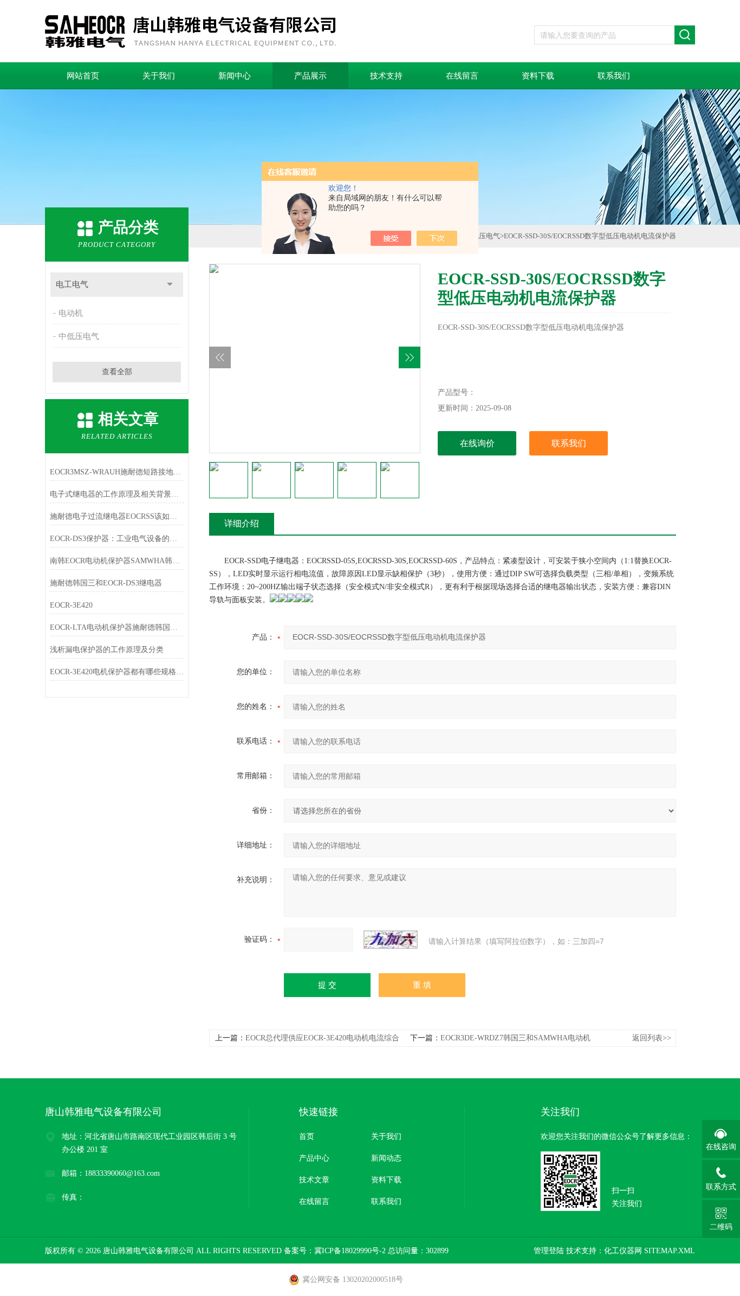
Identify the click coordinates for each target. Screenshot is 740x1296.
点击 (170, 284)
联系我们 (614, 75)
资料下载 (538, 75)
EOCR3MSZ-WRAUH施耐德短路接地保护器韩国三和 (117, 472)
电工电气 (72, 284)
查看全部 (117, 372)
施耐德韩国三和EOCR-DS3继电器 (106, 583)
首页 (306, 1136)
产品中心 (314, 1158)
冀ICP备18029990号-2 (350, 1251)
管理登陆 (549, 1251)
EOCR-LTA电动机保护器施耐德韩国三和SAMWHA (117, 627)
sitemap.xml (669, 1251)
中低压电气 (79, 336)
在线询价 (477, 443)
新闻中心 (234, 75)
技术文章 (314, 1180)
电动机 (71, 313)
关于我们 (158, 75)
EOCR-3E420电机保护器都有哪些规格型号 (117, 672)
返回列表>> (651, 1038)
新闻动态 (386, 1158)
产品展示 (310, 75)
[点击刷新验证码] (390, 939)
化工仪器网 (623, 1251)
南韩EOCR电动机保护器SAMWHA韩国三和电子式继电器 (117, 561)
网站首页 (83, 75)
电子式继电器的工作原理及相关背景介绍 (117, 494)
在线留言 (462, 75)
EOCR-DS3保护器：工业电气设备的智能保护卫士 (117, 539)
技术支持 (386, 75)
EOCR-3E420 (71, 605)
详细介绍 (241, 523)
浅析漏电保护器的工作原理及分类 (107, 650)
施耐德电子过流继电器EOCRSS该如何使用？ (117, 516)
